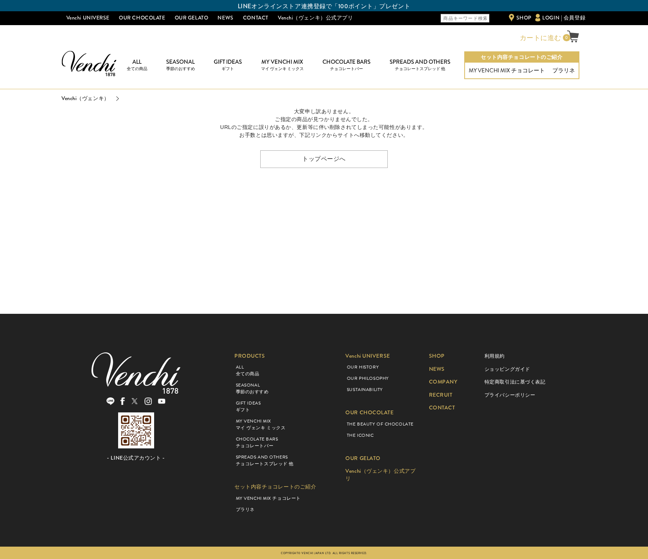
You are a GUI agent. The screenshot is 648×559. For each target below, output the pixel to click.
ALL (137, 65)
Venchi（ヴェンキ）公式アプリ (315, 17)
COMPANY (443, 382)
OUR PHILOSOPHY (368, 378)
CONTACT (255, 17)
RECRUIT (441, 395)
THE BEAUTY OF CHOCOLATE (380, 424)
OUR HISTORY (363, 367)
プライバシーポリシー (510, 395)
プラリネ (563, 70)
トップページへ (324, 159)
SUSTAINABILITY (365, 389)
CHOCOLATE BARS (346, 65)
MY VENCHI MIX (282, 65)
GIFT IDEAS (228, 65)
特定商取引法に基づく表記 (515, 382)
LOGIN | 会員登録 (563, 17)
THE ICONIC (360, 435)
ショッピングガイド (507, 369)
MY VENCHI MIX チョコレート (507, 70)
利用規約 (494, 356)
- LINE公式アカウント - (136, 458)
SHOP (523, 17)
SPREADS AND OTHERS (420, 65)
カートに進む (539, 38)
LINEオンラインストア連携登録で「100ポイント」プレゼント (324, 6)
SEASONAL (180, 65)
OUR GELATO (191, 17)
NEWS (225, 17)
